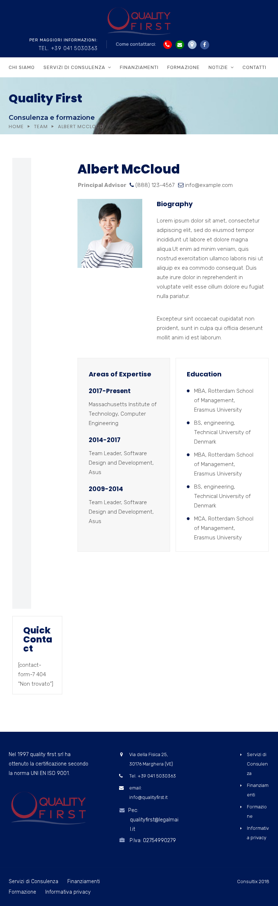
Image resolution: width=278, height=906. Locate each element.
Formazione (183, 67)
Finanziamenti (139, 67)
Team (41, 126)
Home (16, 126)
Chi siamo (22, 67)
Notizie (218, 67)
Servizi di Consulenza (74, 67)
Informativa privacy (67, 892)
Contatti (254, 67)
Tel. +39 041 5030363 (68, 48)
